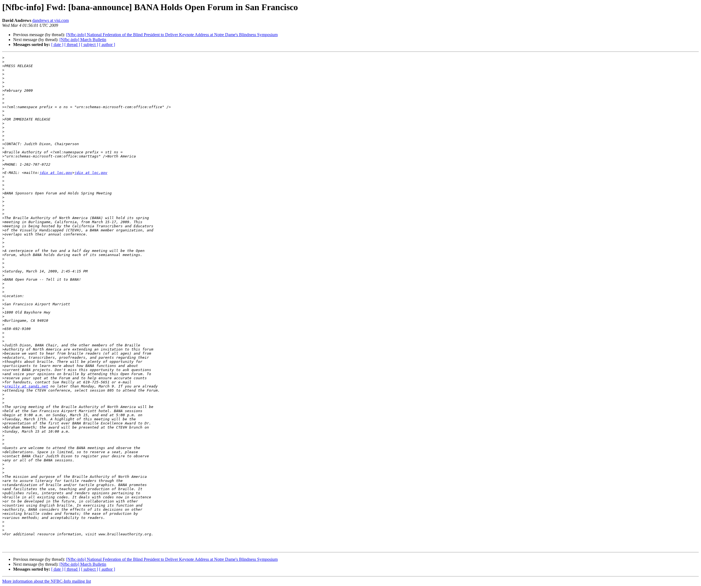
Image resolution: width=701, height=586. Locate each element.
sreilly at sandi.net (26, 386)
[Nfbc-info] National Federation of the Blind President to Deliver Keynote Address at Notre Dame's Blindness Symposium (172, 34)
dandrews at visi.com (50, 20)
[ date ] (57, 44)
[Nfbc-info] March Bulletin (82, 39)
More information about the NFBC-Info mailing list (46, 581)
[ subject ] (89, 44)
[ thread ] (72, 44)
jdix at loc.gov (55, 173)
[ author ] (107, 44)
